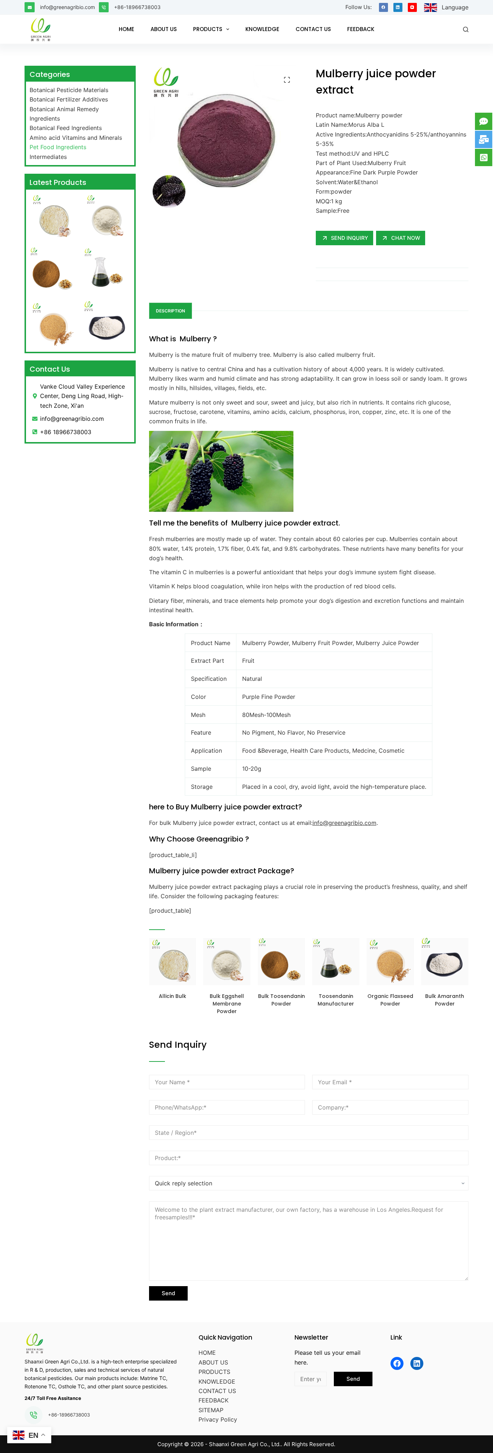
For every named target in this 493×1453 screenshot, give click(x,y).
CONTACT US (313, 29)
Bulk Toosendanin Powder (281, 1000)
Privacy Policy (217, 1419)
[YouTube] (412, 7)
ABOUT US (163, 29)
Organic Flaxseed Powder (390, 1000)
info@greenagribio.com (67, 7)
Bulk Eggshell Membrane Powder (227, 1004)
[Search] (465, 29)
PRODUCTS (207, 29)
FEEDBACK (360, 29)
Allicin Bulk (172, 996)
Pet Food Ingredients (58, 147)
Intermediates (48, 156)
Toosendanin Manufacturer (336, 1000)
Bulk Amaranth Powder (444, 1000)
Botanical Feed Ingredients (66, 127)
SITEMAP (210, 1410)
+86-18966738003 (137, 7)
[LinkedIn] (397, 7)
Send (168, 1293)
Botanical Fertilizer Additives (69, 99)
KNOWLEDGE (262, 29)
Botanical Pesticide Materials (69, 90)
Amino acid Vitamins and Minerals (76, 137)
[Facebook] (383, 7)
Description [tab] (170, 310)
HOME (126, 29)
